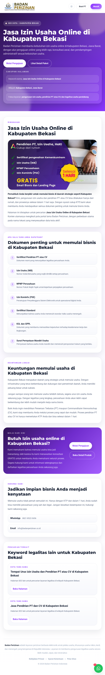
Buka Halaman (20, 589)
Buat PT (82, 6)
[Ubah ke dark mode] (71, 6)
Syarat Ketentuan (55, 659)
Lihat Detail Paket (39, 63)
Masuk (96, 6)
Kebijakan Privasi (36, 659)
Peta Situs (71, 659)
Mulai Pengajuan (14, 63)
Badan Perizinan (12, 645)
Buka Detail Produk (82, 455)
